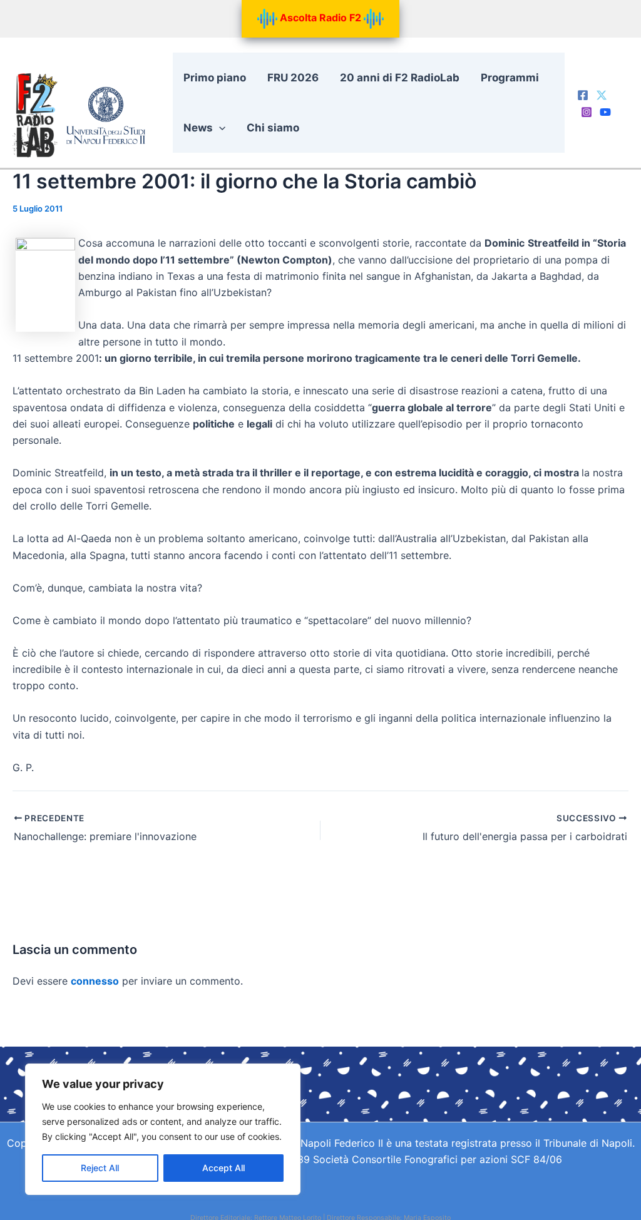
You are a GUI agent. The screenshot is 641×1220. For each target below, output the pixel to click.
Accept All (223, 1167)
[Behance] (605, 112)
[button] (219, 128)
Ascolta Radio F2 (320, 17)
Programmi (510, 77)
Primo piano (214, 77)
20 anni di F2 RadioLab (399, 77)
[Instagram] (586, 112)
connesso (95, 981)
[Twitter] (601, 95)
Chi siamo (273, 127)
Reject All (100, 1167)
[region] (162, 1129)
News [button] (198, 127)
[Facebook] (582, 95)
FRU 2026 (293, 77)
